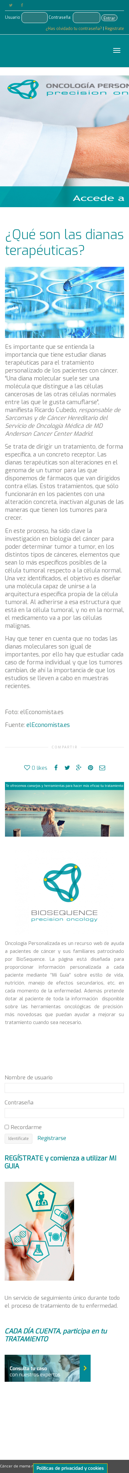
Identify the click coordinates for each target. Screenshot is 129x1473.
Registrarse (51, 1138)
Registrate (114, 28)
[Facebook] (22, 5)
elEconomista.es (47, 725)
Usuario (12, 17)
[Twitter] (10, 5)
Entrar (109, 18)
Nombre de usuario (29, 1077)
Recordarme (25, 1127)
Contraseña (19, 1102)
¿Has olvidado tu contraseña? (74, 28)
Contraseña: (60, 17)
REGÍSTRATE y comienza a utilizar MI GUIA (60, 1162)
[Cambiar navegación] (116, 50)
